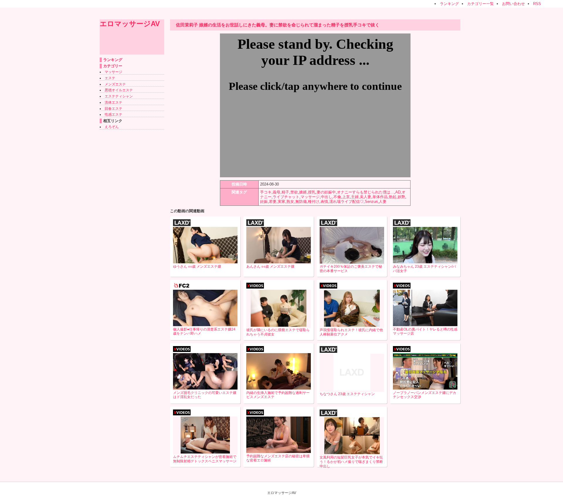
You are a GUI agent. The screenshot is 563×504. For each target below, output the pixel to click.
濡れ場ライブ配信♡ (346, 201)
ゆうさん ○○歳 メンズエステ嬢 (197, 266)
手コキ (266, 192)
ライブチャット (286, 197)
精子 (285, 192)
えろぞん (112, 127)
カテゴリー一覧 (480, 3)
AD (398, 192)
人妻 (382, 201)
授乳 (312, 192)
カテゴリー (112, 66)
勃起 (392, 197)
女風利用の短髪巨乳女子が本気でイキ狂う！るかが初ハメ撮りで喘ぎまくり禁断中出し (351, 461)
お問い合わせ (513, 3)
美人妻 (365, 197)
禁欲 (294, 192)
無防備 (301, 201)
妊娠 (264, 201)
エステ (110, 78)
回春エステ (113, 109)
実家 (281, 201)
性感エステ (113, 114)
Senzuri (371, 201)
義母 (276, 192)
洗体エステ (113, 102)
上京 (346, 197)
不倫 (337, 197)
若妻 (273, 201)
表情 (324, 201)
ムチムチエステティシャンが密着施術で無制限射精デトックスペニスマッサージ (204, 459)
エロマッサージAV (130, 24)
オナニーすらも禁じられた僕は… (365, 192)
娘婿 (303, 192)
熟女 (290, 201)
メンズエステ (115, 84)
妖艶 (401, 197)
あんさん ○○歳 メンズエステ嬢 (270, 266)
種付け (313, 201)
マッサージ (113, 72)
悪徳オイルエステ (119, 90)
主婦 (355, 197)
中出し (326, 197)
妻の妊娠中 (326, 192)
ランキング (449, 3)
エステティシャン (119, 96)
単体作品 (380, 197)
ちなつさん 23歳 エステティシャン (347, 394)
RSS (537, 3)
